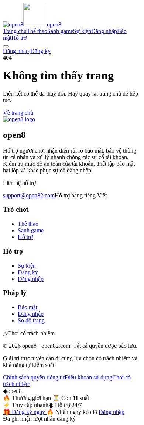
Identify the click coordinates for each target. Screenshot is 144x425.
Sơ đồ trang (31, 320)
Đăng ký (40, 51)
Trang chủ (15, 31)
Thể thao (37, 31)
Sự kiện (82, 31)
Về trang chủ (18, 113)
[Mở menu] (6, 46)
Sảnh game (60, 31)
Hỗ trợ (19, 38)
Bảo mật (27, 307)
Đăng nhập (104, 31)
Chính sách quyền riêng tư (34, 377)
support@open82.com (29, 195)
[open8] (19, 119)
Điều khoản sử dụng (88, 377)
